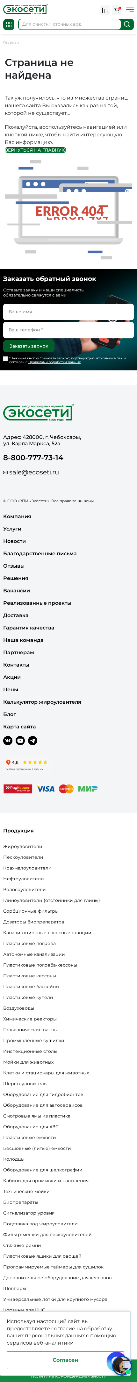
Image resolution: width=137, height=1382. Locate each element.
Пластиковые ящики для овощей (42, 1256)
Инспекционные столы (30, 1051)
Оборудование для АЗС (31, 1127)
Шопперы (14, 1288)
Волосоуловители (24, 889)
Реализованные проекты (37, 603)
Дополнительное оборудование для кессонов (57, 1278)
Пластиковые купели (28, 997)
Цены (10, 690)
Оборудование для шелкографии (43, 1170)
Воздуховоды (18, 1008)
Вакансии (16, 591)
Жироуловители (22, 846)
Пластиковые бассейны (31, 986)
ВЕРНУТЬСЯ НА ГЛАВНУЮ (35, 150)
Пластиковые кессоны (29, 976)
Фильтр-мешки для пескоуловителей (47, 1234)
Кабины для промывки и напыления (46, 1180)
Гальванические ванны (30, 1030)
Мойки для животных (28, 1062)
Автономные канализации (34, 954)
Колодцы (14, 1159)
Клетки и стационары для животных (46, 1073)
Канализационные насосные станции (47, 932)
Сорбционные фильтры (31, 911)
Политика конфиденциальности (69, 1376)
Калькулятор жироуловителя (42, 702)
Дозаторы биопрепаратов (33, 922)
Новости (14, 541)
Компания (17, 516)
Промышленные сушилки (33, 1040)
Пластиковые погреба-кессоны (40, 965)
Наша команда (23, 640)
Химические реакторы (30, 1019)
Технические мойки (26, 1191)
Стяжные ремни (22, 1245)
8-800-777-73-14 (33, 457)
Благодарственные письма (40, 554)
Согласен (65, 1360)
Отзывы (14, 566)
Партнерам (18, 652)
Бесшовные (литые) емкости (37, 1148)
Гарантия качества (28, 628)
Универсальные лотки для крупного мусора (55, 1299)
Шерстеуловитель (25, 1083)
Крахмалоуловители (27, 868)
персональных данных (55, 1336)
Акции (12, 677)
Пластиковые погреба (29, 943)
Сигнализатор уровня (28, 1213)
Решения (15, 578)
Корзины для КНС (24, 1310)
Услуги (12, 529)
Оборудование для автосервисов (43, 1105)
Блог (9, 714)
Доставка (16, 615)
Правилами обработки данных (54, 362)
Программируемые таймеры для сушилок (53, 1267)
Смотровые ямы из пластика (36, 1116)
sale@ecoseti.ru (34, 472)
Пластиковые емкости (29, 1137)
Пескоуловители (23, 857)
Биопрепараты (20, 1202)
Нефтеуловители (23, 879)
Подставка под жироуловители (40, 1224)
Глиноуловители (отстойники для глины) (51, 900)
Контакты (16, 665)
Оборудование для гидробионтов (43, 1094)
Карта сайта (19, 727)
